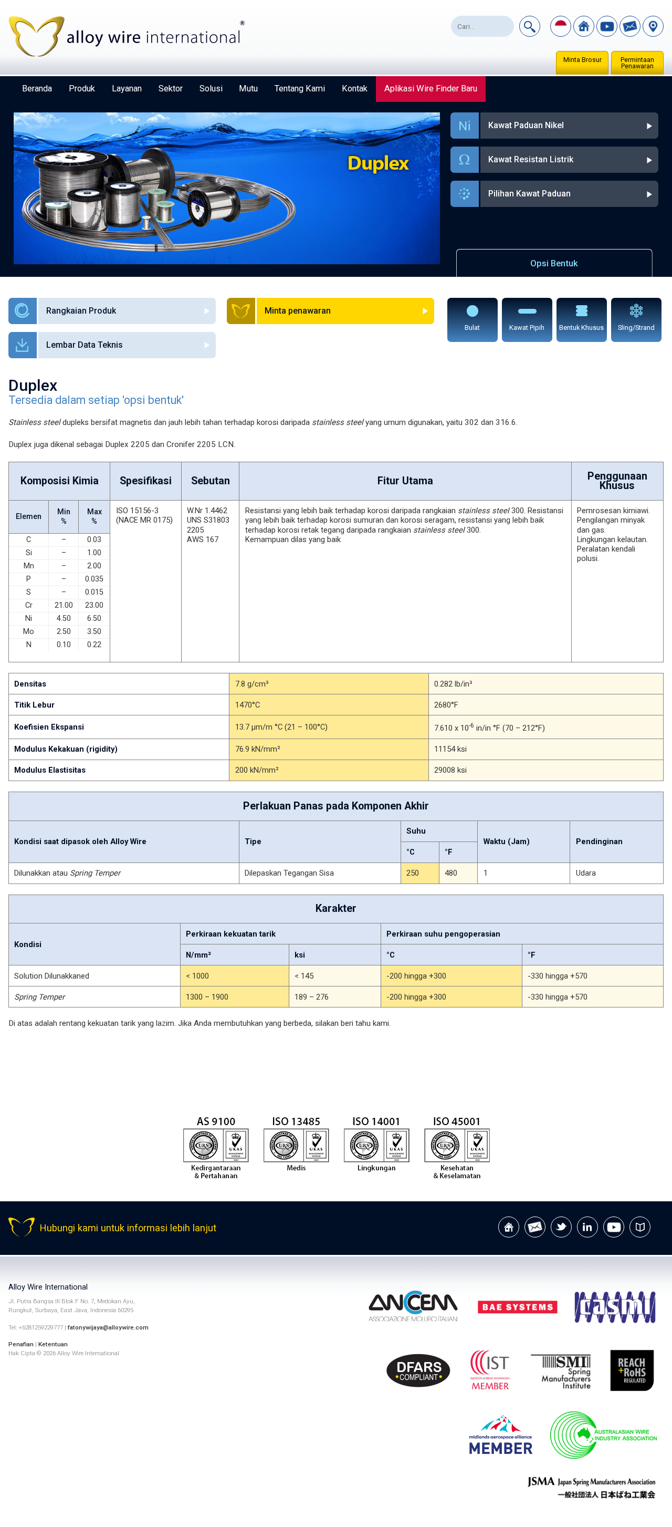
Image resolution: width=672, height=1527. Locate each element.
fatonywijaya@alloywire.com (108, 1327)
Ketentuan (53, 1344)
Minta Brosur (582, 60)
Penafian (21, 1344)
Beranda (37, 89)
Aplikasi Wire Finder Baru (430, 89)
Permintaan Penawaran (637, 63)
